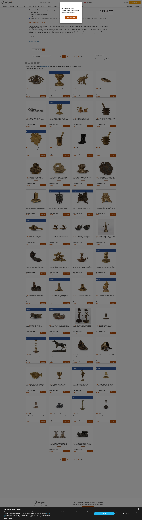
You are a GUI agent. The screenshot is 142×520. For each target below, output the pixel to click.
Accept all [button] (104, 513)
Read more (48, 513)
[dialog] (71, 513)
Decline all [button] (126, 513)
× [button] (140, 509)
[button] (47, 518)
